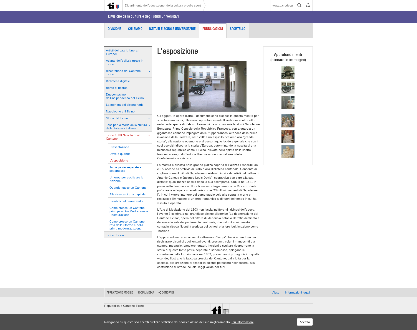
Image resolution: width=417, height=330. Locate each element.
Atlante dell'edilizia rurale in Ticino (124, 62)
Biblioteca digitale (118, 81)
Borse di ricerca (116, 87)
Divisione (114, 28)
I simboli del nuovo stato (126, 201)
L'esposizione (118, 160)
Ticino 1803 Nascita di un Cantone (123, 136)
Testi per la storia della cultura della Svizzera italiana (126, 126)
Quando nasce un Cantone (128, 187)
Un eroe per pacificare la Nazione (126, 179)
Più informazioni (242, 322)
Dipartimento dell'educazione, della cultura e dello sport (163, 5)
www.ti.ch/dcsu (283, 5)
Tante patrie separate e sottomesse (125, 168)
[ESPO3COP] (288, 136)
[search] (299, 5)
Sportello (237, 28)
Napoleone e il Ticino (120, 111)
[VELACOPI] (288, 151)
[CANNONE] (288, 87)
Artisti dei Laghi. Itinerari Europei (122, 52)
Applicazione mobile (120, 292)
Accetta (305, 322)
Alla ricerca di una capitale (127, 194)
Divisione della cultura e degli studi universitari (143, 16)
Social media (145, 292)
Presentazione (119, 147)
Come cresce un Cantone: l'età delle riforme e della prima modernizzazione (127, 225)
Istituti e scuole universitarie (172, 28)
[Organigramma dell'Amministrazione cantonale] (308, 5)
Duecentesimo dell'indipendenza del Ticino (125, 96)
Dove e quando (120, 153)
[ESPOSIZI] (288, 102)
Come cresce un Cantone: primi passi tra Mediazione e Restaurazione (128, 211)
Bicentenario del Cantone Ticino (123, 72)
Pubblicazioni (212, 28)
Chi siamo (135, 28)
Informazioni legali (297, 292)
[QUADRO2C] (288, 120)
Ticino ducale (115, 235)
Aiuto (275, 292)
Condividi (167, 292)
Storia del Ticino (117, 118)
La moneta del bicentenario (125, 104)
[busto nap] (288, 72)
